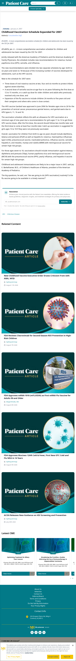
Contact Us (38, 594)
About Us (38, 589)
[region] (38, 651)
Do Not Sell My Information (38, 603)
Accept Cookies (53, 657)
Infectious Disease (13, 214)
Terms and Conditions (38, 599)
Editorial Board (38, 596)
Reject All (67, 657)
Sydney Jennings (11, 282)
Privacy (38, 601)
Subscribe (64, 202)
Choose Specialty (35, 9)
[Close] (73, 645)
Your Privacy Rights (38, 606)
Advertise (38, 591)
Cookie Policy (29, 653)
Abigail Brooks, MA (12, 402)
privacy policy (41, 206)
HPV (3, 214)
